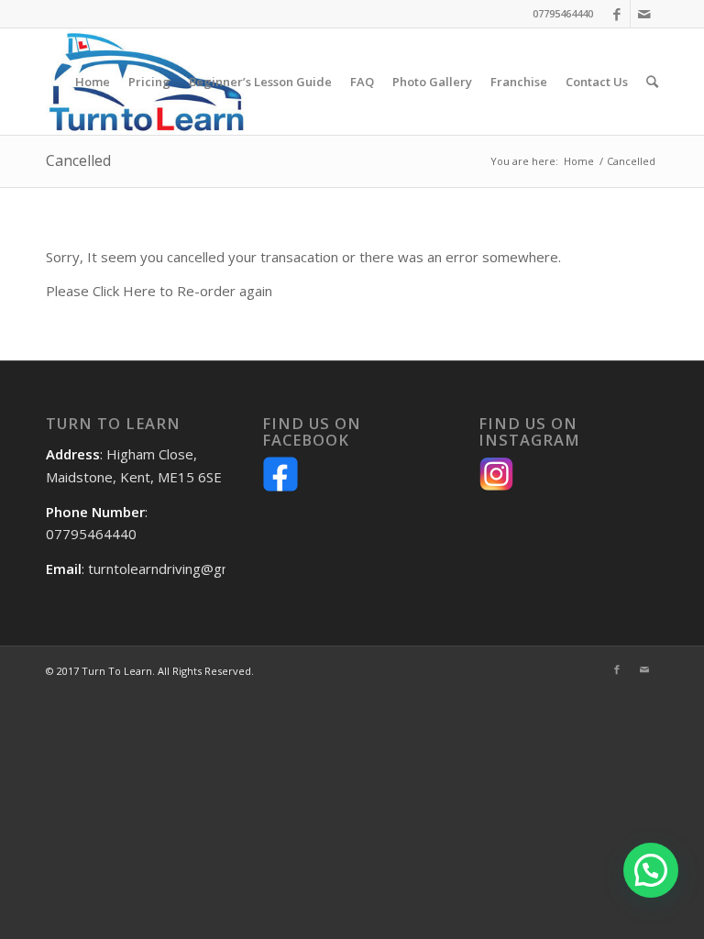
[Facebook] (616, 14)
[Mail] (644, 14)
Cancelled (78, 160)
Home (579, 161)
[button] (650, 870)
